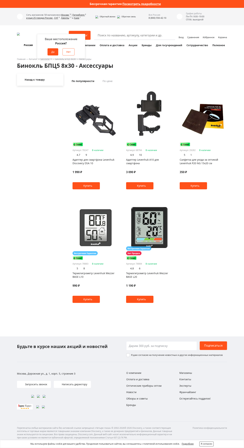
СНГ (56, 17)
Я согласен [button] (206, 443)
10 (140, 155)
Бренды (147, 45)
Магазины (185, 373)
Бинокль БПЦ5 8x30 (65, 59)
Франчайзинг (187, 392)
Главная (21, 59)
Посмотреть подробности (141, 4)
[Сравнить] (117, 89)
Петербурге (78, 14)
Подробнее (188, 443)
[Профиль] (181, 34)
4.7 (78, 155)
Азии (76, 17)
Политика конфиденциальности (210, 427)
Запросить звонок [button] (35, 384)
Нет (68, 51)
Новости (131, 392)
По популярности (83, 81)
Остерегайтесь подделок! (195, 398)
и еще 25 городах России (39, 17)
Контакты (185, 379)
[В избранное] (112, 89)
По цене (108, 81)
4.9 (132, 155)
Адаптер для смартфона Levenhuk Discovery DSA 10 (93, 161)
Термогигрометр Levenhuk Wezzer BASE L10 (93, 275)
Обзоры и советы (137, 398)
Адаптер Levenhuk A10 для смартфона (142, 161)
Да (52, 51)
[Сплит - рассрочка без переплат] (78, 144)
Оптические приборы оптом (143, 385)
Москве (65, 14)
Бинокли (45, 59)
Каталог (33, 59)
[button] (105, 16)
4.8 (132, 268)
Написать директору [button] (74, 384)
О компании (87, 45)
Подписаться (213, 345)
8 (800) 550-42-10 (157, 17)
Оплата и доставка (112, 45)
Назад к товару (35, 79)
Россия (28, 45)
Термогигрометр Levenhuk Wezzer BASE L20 (147, 275)
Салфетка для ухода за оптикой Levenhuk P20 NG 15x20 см (199, 161)
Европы (65, 17)
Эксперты (185, 385)
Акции (133, 45)
